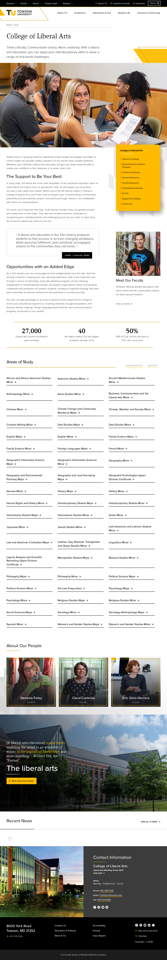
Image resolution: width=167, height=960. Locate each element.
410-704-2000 (16, 936)
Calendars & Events (121, 3)
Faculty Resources (130, 183)
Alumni (36, 3)
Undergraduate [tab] (134, 365)
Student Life (124, 12)
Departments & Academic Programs (133, 165)
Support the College (131, 198)
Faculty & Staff (51, 3)
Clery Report (99, 935)
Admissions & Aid (102, 12)
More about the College (23, 781)
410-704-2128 (106, 890)
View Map (97, 873)
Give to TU (102, 3)
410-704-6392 (104, 899)
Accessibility (99, 925)
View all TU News (149, 822)
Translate (142, 936)
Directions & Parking (65, 930)
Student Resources (130, 177)
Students (10, 3)
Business (67, 3)
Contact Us (127, 204)
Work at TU (60, 935)
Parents (23, 3)
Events (125, 193)
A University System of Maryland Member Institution (83, 955)
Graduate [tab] (152, 365)
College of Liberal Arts (131, 150)
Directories (140, 3)
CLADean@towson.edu (110, 895)
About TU (62, 12)
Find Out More (123, 304)
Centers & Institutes (131, 172)
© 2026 (149, 942)
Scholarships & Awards (132, 188)
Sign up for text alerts (148, 930)
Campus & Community (148, 12)
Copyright (139, 942)
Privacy (96, 930)
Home (9, 25)
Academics (80, 12)
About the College (130, 159)
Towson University (26, 13)
